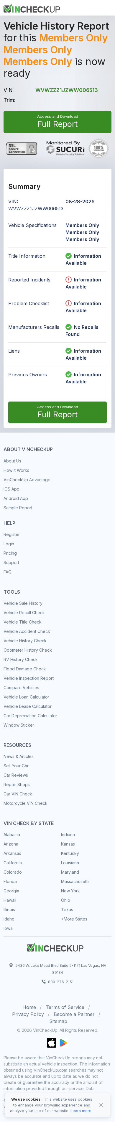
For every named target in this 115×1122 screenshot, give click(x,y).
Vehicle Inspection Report (29, 678)
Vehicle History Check (25, 640)
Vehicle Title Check (23, 621)
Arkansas (12, 853)
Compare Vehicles (21, 687)
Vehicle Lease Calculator (28, 706)
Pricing (10, 553)
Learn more (80, 1111)
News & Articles (19, 756)
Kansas (68, 843)
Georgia (11, 890)
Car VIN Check (18, 793)
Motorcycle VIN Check (25, 803)
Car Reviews (16, 775)
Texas (67, 909)
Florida (10, 881)
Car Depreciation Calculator (30, 715)
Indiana (68, 834)
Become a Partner (74, 1014)
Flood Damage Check (25, 668)
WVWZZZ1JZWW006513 (66, 90)
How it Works (16, 470)
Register (12, 534)
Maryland (70, 872)
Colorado (13, 872)
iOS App (11, 488)
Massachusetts (75, 881)
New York (70, 890)
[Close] (101, 1105)
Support (11, 562)
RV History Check (21, 659)
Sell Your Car (16, 765)
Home (29, 1007)
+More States (74, 918)
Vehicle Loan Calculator (26, 696)
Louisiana (70, 862)
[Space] (55, 946)
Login (9, 543)
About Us (12, 460)
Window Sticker (19, 725)
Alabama (12, 834)
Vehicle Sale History (23, 603)
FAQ (8, 571)
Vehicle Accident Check (27, 631)
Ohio (65, 900)
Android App (16, 498)
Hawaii (10, 900)
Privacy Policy (28, 1014)
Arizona (11, 843)
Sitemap (58, 1021)
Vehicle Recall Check (24, 612)
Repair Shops (17, 784)
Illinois (9, 909)
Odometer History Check (28, 650)
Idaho (9, 918)
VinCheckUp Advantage (27, 479)
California (13, 862)
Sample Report (18, 507)
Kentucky (70, 853)
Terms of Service (65, 1007)
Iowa (8, 928)
